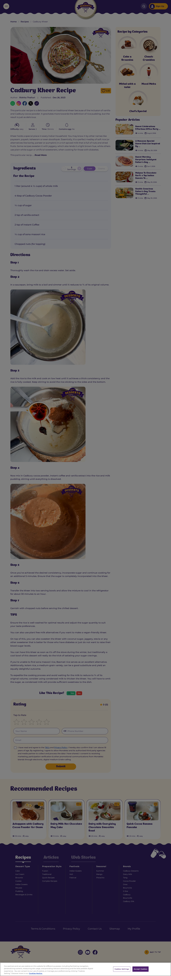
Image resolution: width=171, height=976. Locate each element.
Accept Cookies (140, 969)
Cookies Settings (122, 969)
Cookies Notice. (35, 973)
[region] (85, 969)
